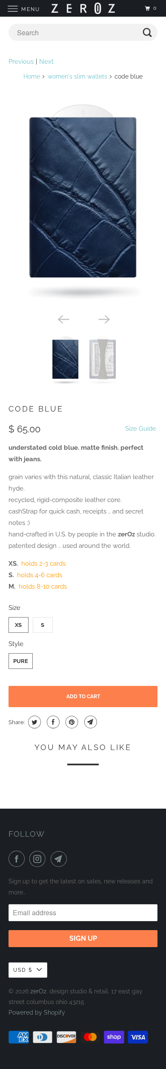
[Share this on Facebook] (52, 722)
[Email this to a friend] (89, 722)
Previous (21, 61)
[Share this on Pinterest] (70, 722)
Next (46, 61)
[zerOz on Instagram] (39, 859)
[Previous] (62, 318)
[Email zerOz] (60, 859)
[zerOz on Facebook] (18, 859)
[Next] (103, 318)
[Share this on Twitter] (33, 722)
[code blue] (83, 203)
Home (31, 76)
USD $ (22, 970)
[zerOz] (83, 8)
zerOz (38, 991)
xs (18, 625)
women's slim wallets (77, 76)
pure (20, 661)
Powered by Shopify (37, 1012)
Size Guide (140, 428)
